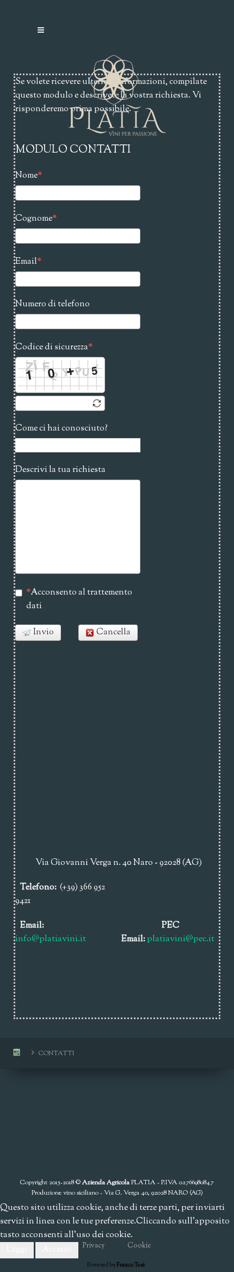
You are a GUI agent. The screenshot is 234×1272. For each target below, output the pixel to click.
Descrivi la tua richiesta (60, 470)
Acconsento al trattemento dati (79, 599)
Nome (26, 175)
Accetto (57, 1250)
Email (26, 262)
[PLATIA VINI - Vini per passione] (117, 79)
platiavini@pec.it (180, 939)
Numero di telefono (52, 304)
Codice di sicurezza (51, 347)
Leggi (17, 1250)
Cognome (33, 219)
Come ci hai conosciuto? (61, 428)
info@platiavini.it (50, 939)
